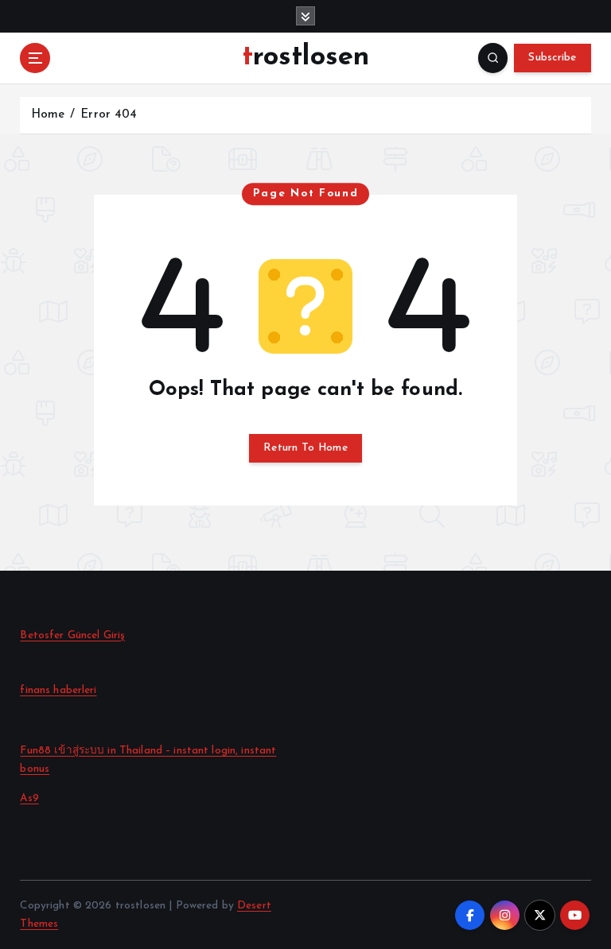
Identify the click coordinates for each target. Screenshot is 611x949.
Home (48, 115)
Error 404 (108, 115)
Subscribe (552, 57)
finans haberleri (58, 690)
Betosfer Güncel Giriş (72, 635)
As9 (29, 798)
